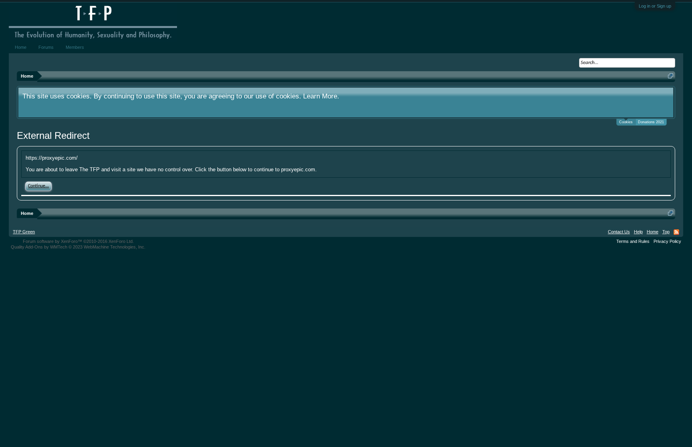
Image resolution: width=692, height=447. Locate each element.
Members (75, 47)
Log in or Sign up (655, 6)
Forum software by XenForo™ (78, 241)
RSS (676, 232)
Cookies (626, 122)
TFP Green (24, 231)
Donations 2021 (651, 122)
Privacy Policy (667, 241)
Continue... (38, 186)
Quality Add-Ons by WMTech (78, 247)
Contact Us (619, 231)
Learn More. (321, 96)
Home (20, 47)
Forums (46, 47)
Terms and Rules (633, 241)
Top (666, 231)
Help (638, 231)
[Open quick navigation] (670, 75)
